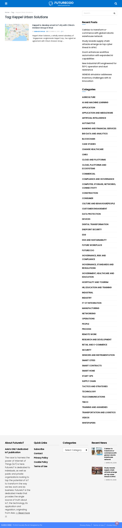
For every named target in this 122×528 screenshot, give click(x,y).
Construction (90, 193)
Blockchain (88, 138)
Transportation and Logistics (99, 412)
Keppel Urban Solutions (24, 12)
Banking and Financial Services (99, 128)
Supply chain (89, 381)
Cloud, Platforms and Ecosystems (94, 166)
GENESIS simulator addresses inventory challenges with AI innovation (97, 77)
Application (88, 107)
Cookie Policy (41, 462)
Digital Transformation (95, 224)
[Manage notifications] (117, 523)
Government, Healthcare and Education (98, 275)
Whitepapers (88, 422)
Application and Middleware (97, 112)
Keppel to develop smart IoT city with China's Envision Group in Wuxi (53, 26)
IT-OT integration (91, 303)
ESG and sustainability (94, 240)
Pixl (41, 525)
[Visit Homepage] (61, 3)
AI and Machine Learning (95, 102)
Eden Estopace (39, 31)
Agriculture (88, 97)
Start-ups (87, 376)
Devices (86, 219)
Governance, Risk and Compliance (94, 257)
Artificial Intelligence (94, 118)
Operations (88, 318)
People (85, 323)
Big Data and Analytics (95, 133)
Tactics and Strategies (95, 386)
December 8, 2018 (54, 31)
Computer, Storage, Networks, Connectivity (99, 186)
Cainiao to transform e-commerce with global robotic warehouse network (98, 33)
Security (86, 349)
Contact (38, 453)
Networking (89, 313)
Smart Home (88, 370)
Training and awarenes (94, 407)
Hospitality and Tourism (95, 282)
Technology (89, 391)
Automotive (88, 123)
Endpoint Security (92, 229)
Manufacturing (90, 308)
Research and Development (97, 339)
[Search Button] (116, 3)
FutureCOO (88, 250)
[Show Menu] (6, 3)
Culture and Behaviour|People (98, 203)
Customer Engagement (94, 208)
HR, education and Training (97, 287)
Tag (12, 12)
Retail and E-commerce (94, 344)
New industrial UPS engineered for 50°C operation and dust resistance (99, 66)
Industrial (87, 292)
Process (86, 329)
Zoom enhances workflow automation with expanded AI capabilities (97, 55)
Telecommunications (93, 396)
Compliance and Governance (98, 179)
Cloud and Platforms (94, 159)
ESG (84, 234)
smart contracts (92, 365)
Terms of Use (40, 466)
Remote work (89, 334)
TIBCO (85, 402)
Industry (87, 297)
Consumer (87, 198)
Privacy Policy (41, 457)
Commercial (88, 173)
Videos (85, 417)
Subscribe (39, 449)
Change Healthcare (93, 149)
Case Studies (89, 144)
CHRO (85, 154)
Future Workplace (92, 245)
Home (7, 12)
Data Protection (91, 213)
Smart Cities (88, 360)
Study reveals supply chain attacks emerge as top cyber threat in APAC (97, 44)
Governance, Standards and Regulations (98, 266)
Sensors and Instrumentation (98, 355)
